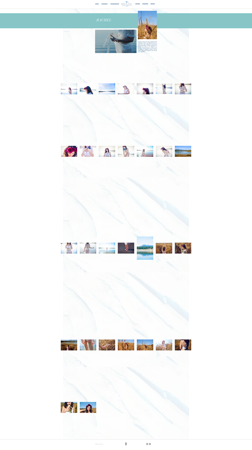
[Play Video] (116, 41)
